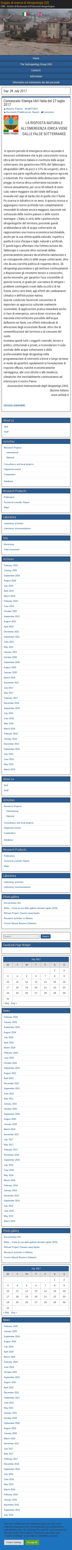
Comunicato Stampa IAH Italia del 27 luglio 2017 (34, 103)
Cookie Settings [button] (14, 1542)
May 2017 (8, 693)
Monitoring (9, 544)
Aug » (14, 1003)
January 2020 (10, 672)
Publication (9, 497)
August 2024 (10, 580)
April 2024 (9, 591)
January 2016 (10, 739)
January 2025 (10, 570)
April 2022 (9, 626)
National (10, 457)
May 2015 (8, 764)
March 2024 (9, 596)
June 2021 (9, 642)
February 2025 (11, 565)
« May (6, 1003)
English (46, 15)
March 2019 (9, 677)
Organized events (12, 469)
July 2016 (8, 713)
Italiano (31, 15)
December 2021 (11, 631)
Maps (6, 507)
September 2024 (12, 575)
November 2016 (11, 703)
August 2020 (10, 667)
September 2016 (12, 708)
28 (45, 993)
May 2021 (8, 647)
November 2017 (11, 682)
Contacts (36, 70)
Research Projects (13, 447)
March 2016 (9, 728)
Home (36, 58)
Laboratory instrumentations (17, 528)
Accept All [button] (32, 1542)
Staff (6, 432)
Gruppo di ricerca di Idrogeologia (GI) (25, 3)
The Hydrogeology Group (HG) (36, 64)
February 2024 (11, 601)
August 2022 (10, 621)
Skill (6, 427)
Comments (49, 112)
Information (36, 76)
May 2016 (8, 723)
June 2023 (9, 606)
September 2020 (12, 662)
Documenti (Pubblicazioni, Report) (22, 112)
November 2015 (11, 744)
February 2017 (11, 698)
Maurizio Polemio (14, 109)
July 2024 (8, 586)
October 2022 (10, 611)
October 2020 (10, 657)
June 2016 (9, 718)
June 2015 (9, 759)
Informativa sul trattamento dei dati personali (36, 82)
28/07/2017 (32, 109)
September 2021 (12, 637)
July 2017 (8, 688)
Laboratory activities (13, 523)
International (12, 452)
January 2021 (10, 652)
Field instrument (11, 549)
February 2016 (11, 733)
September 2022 (12, 616)
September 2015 (12, 749)
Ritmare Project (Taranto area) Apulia (22, 913)
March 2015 (9, 769)
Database (8, 481)
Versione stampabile (14, 405)
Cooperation (9, 474)
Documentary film (12, 903)
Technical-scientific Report (16, 502)
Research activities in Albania (18, 918)
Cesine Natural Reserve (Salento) (20, 923)
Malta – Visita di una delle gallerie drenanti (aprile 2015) (30, 908)
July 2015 (8, 754)
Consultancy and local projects (19, 464)
